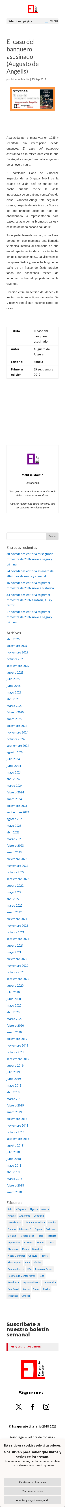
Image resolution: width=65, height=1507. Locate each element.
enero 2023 (14, 852)
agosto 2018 (14, 1145)
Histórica (51, 1235)
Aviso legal (17, 1437)
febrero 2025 (15, 712)
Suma (36, 1289)
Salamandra (49, 1282)
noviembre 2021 (17, 926)
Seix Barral (13, 1289)
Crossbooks (14, 1222)
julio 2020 (13, 992)
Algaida (34, 1209)
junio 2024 (13, 766)
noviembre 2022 (17, 866)
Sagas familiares (31, 1282)
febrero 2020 (15, 1026)
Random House (16, 1269)
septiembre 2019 (17, 1059)
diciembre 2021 (16, 919)
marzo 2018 (14, 1179)
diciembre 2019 (16, 1039)
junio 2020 (13, 999)
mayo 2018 (13, 1166)
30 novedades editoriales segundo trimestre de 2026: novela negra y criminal (29, 559)
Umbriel (25, 1295)
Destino (52, 1222)
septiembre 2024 (17, 746)
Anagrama (24, 1215)
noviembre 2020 (17, 966)
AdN (10, 1209)
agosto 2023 (14, 819)
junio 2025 (13, 686)
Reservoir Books (43, 1269)
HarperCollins (27, 1235)
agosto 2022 (14, 886)
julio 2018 (13, 1152)
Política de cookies (40, 1437)
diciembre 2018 (16, 1119)
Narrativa (37, 1249)
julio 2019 (13, 1072)
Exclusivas (51, 1229)
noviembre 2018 (17, 1125)
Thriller (46, 1289)
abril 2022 (13, 899)
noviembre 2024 (17, 732)
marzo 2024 (14, 786)
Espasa (38, 1229)
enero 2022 (14, 912)
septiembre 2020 (17, 979)
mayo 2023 (13, 826)
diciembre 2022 (16, 859)
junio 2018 (13, 1159)
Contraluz (39, 1215)
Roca (41, 1275)
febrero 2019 (15, 1105)
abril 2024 (13, 779)
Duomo (12, 1229)
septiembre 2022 (17, 879)
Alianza (45, 1209)
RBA (29, 1269)
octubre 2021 (15, 932)
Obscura (32, 1255)
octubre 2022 (15, 872)
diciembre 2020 (16, 959)
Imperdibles (14, 1242)
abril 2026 (13, 639)
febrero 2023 (15, 846)
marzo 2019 (14, 1099)
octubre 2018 (15, 1132)
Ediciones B (25, 1229)
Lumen (40, 1242)
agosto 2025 (14, 672)
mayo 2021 (13, 952)
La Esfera (29, 1242)
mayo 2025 (13, 692)
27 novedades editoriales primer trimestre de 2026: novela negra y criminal (29, 617)
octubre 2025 (15, 659)
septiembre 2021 (17, 939)
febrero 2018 (15, 1185)
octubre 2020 (15, 972)
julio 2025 (13, 679)
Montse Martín (20, 79)
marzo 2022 (14, 905)
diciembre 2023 (16, 806)
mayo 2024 (13, 772)
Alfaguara (21, 1209)
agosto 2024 (14, 752)
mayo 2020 (13, 1005)
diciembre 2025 (16, 646)
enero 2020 (14, 1032)
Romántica (13, 1282)
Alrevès (12, 1215)
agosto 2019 (14, 1066)
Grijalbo (12, 1235)
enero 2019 (14, 1112)
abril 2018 (13, 1172)
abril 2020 (13, 1012)
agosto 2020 (14, 986)
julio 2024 (13, 759)
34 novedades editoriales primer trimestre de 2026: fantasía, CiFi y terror (29, 600)
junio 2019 (13, 1079)
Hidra (40, 1235)
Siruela (26, 1289)
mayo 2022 (13, 892)
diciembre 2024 (16, 726)
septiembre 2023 (17, 812)
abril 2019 (13, 1092)
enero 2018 (14, 1192)
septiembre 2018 (17, 1139)
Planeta (45, 1255)
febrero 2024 (15, 792)
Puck (27, 1262)
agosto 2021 (14, 946)
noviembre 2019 (17, 1045)
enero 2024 (14, 799)
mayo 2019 (13, 1085)
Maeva (51, 1242)
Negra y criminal (16, 1255)
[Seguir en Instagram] (46, 1407)
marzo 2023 (14, 839)
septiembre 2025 (17, 666)
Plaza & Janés (15, 1262)
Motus (25, 1249)
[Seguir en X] (19, 1407)
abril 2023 (13, 832)
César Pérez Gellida (35, 1222)
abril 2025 (13, 699)
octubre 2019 (15, 1052)
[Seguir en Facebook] (32, 1407)
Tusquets (13, 1295)
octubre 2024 (15, 739)
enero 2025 (14, 719)
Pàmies (37, 1262)
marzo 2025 (14, 706)
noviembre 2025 (17, 652)
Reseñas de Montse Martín (21, 1275)
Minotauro (13, 1249)
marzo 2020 (14, 1019)
